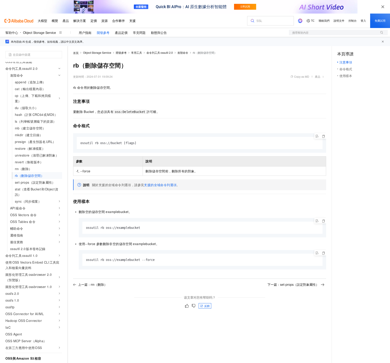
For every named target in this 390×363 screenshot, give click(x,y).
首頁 (76, 53)
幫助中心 (11, 32)
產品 (317, 76)
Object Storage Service (39, 32)
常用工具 (136, 52)
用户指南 (85, 32)
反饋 (207, 306)
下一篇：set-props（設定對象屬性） (293, 284)
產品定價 (121, 32)
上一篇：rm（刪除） (92, 284)
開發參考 (103, 32)
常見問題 (139, 32)
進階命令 (182, 52)
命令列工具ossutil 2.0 (159, 52)
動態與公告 (159, 32)
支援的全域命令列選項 (160, 185)
